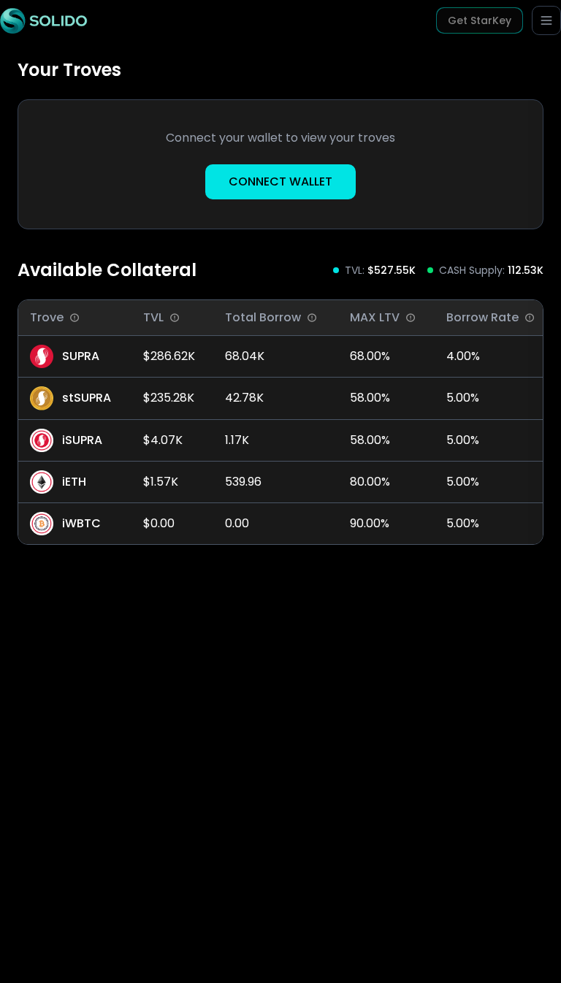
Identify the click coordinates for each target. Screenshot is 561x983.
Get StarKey (479, 20)
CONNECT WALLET (280, 181)
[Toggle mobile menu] (546, 20)
